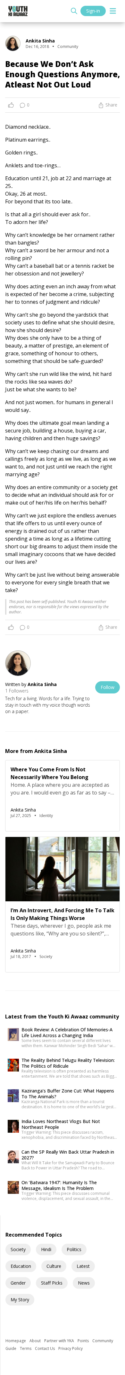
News (84, 1283)
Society (18, 1249)
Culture (53, 1266)
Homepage (16, 1340)
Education (21, 1266)
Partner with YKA (59, 1340)
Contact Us (45, 1348)
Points (84, 1340)
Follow (107, 687)
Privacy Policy (70, 1348)
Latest (83, 1266)
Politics (74, 1249)
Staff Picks (52, 1283)
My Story (20, 1299)
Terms (26, 1348)
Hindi (46, 1249)
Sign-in (93, 11)
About (35, 1340)
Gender (18, 1283)
